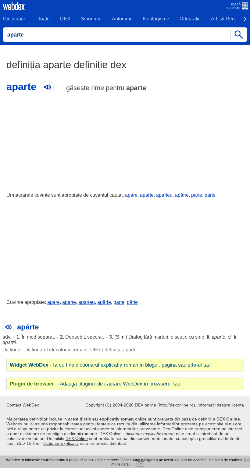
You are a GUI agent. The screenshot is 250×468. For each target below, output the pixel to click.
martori (160, 337)
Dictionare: (15, 18)
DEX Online (77, 438)
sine (199, 337)
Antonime (122, 18)
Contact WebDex (22, 405)
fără (148, 337)
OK (140, 464)
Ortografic (190, 18)
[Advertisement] (125, 141)
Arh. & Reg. (223, 18)
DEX (65, 18)
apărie (182, 195)
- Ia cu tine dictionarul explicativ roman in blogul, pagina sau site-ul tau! (111, 365)
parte (196, 195)
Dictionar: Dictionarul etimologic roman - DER (51, 349)
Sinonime (91, 18)
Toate (44, 18)
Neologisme (156, 18)
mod (31, 337)
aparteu (164, 195)
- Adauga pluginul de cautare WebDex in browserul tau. (96, 384)
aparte (136, 88)
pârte (210, 195)
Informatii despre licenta (221, 405)
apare (131, 195)
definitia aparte (121, 349)
